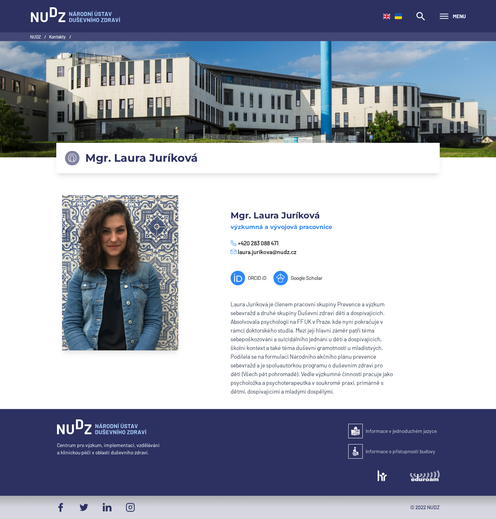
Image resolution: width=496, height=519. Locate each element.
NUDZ (35, 36)
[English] (386, 16)
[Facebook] (60, 507)
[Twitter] (84, 507)
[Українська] (398, 16)
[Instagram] (130, 507)
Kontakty (57, 36)
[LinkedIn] (107, 507)
